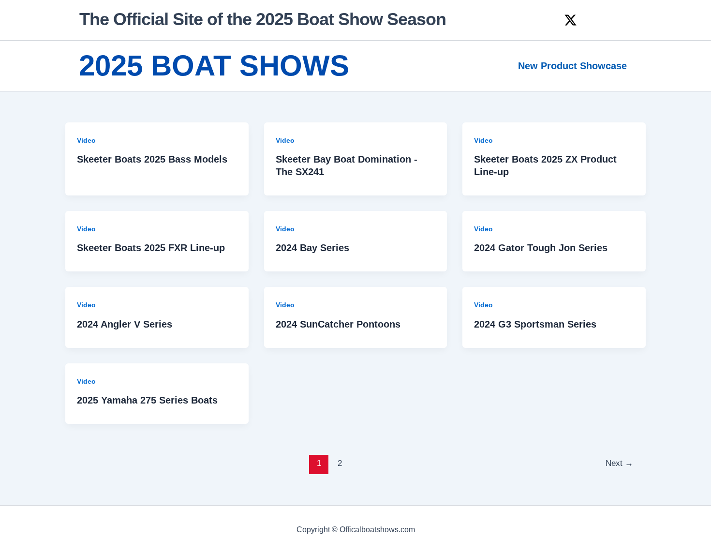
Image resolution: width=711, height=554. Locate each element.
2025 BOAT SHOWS (214, 65)
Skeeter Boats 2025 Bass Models (152, 159)
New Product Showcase (572, 65)
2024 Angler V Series (124, 324)
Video (86, 140)
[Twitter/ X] (570, 20)
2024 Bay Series (312, 247)
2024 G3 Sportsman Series (535, 324)
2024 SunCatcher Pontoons (338, 324)
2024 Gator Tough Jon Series (540, 247)
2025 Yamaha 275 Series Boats (147, 400)
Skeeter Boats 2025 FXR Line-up (151, 247)
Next (619, 463)
